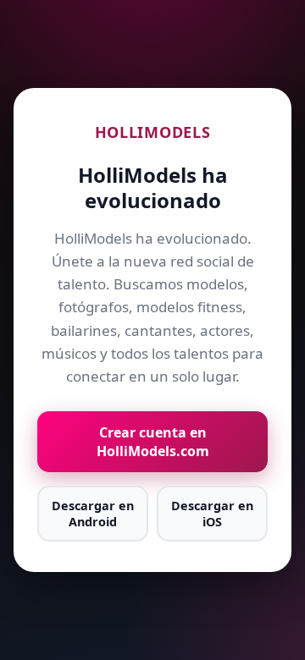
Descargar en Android (93, 514)
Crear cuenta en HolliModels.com (153, 441)
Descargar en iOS (212, 514)
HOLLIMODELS (153, 132)
